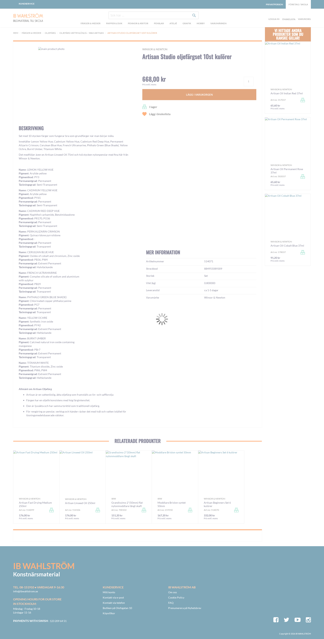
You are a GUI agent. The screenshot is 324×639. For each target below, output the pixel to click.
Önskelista (288, 14)
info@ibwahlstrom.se (25, 591)
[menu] (153, 23)
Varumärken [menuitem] (218, 23)
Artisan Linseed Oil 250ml (80, 503)
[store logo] (28, 18)
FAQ (170, 602)
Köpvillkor (109, 613)
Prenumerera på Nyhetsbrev (184, 608)
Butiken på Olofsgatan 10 (117, 608)
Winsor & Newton (154, 49)
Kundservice (26, 3)
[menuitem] (90, 23)
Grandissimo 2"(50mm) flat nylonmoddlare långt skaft (127, 504)
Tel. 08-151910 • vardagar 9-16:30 (38, 587)
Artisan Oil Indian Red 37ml (287, 93)
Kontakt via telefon (114, 602)
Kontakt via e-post (113, 597)
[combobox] (154, 15)
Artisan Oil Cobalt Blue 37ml (287, 245)
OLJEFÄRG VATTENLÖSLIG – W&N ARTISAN (81, 33)
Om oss (172, 592)
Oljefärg (50, 33)
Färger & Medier (31, 33)
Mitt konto (109, 592)
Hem (15, 33)
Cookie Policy (176, 597)
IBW (113, 498)
